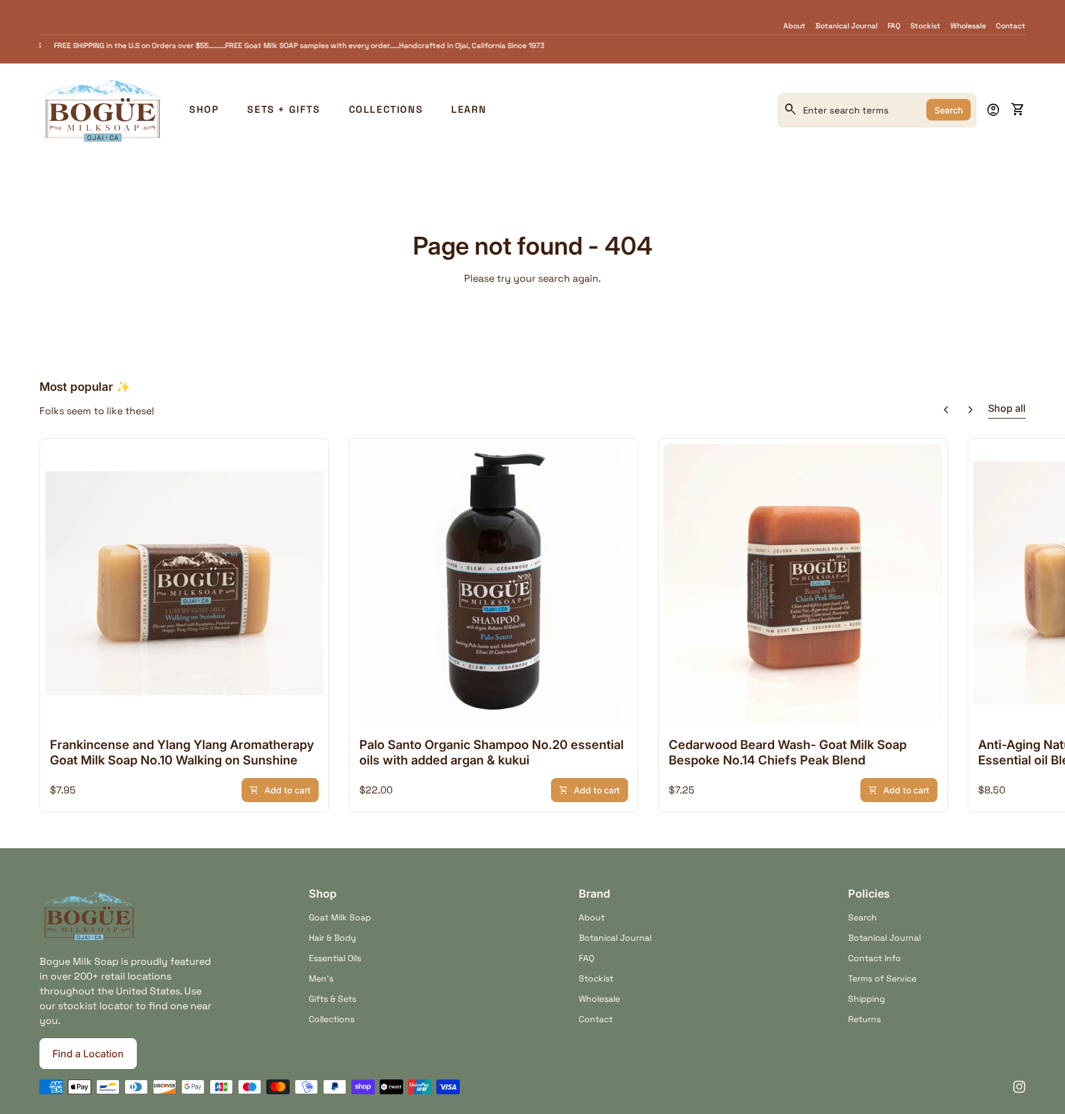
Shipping (866, 998)
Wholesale (968, 26)
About (794, 26)
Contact (1011, 26)
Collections (386, 109)
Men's (321, 978)
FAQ (894, 26)
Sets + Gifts (283, 109)
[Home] (102, 108)
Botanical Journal (846, 26)
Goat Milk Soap (340, 917)
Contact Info (874, 958)
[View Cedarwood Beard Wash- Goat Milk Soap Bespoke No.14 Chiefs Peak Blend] (803, 583)
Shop (204, 109)
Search (948, 110)
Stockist (925, 26)
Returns (864, 1019)
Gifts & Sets (332, 998)
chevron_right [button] (970, 410)
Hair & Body (332, 937)
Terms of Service (882, 978)
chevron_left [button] (946, 410)
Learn (468, 109)
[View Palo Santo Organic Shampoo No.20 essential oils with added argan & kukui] (493, 583)
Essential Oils (335, 958)
